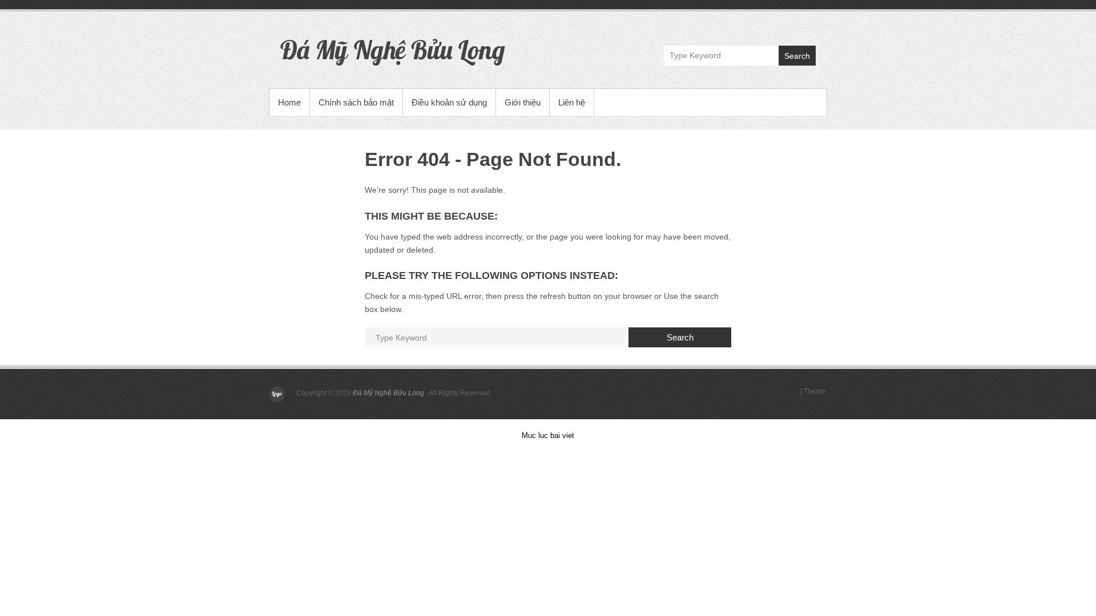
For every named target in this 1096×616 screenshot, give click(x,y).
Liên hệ (571, 102)
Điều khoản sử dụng (449, 102)
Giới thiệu (523, 102)
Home (289, 102)
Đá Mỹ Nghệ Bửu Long (392, 50)
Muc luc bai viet (548, 435)
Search (797, 55)
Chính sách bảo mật (356, 102)
